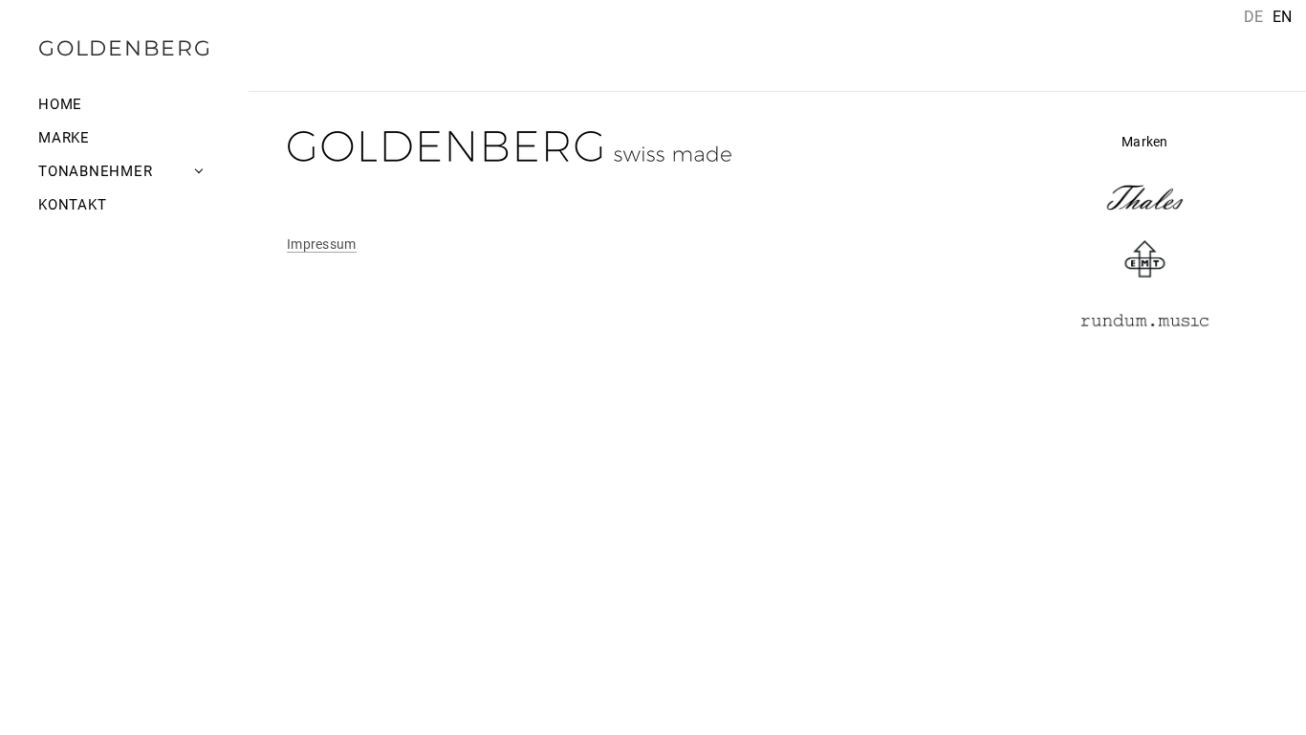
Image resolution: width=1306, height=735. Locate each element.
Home (60, 104)
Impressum (322, 244)
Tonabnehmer (95, 171)
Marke (64, 137)
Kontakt (72, 204)
